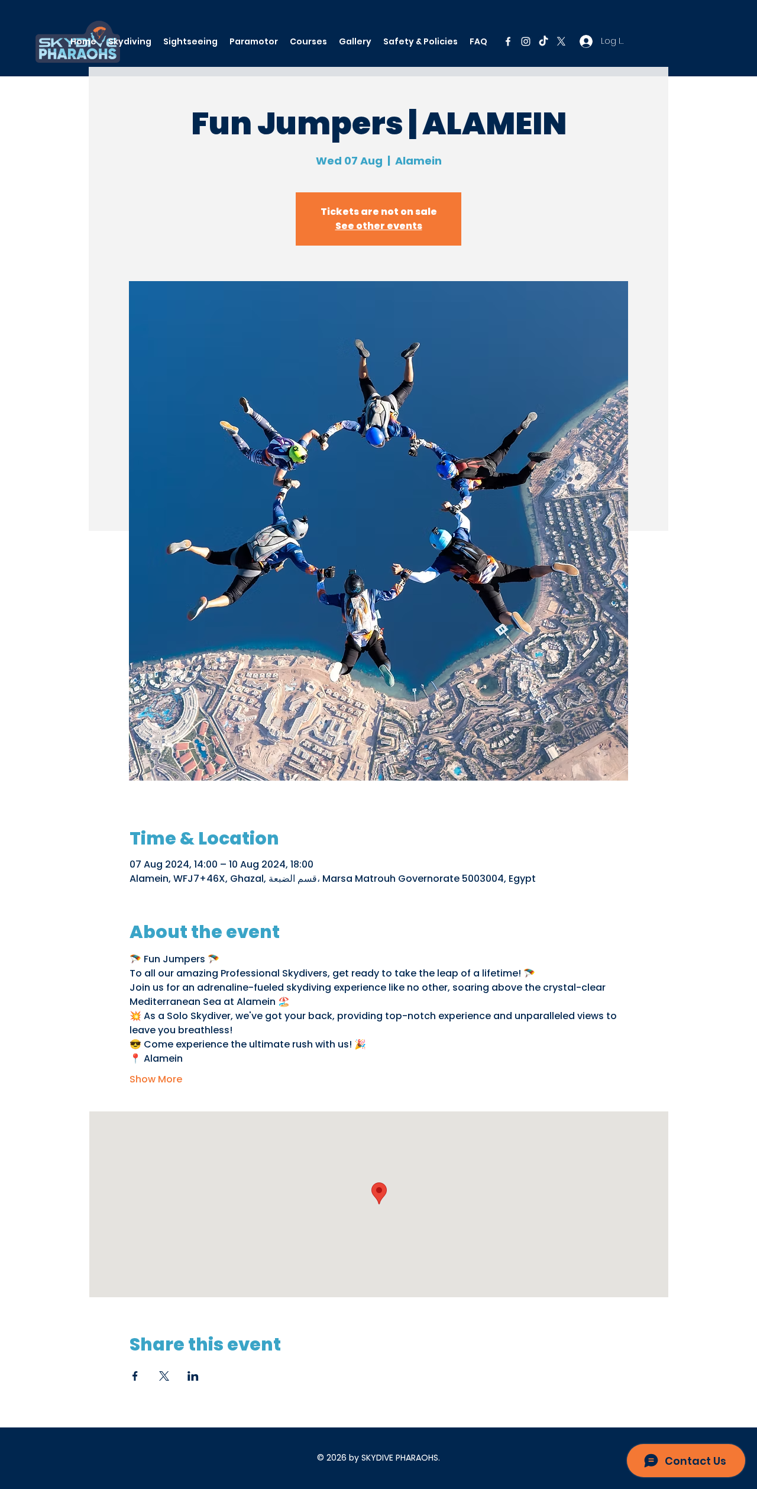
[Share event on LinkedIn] (193, 1376)
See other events (378, 226)
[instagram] (526, 41)
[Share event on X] (164, 1376)
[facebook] (508, 41)
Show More (156, 1079)
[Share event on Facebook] (135, 1376)
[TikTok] (543, 41)
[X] (561, 41)
